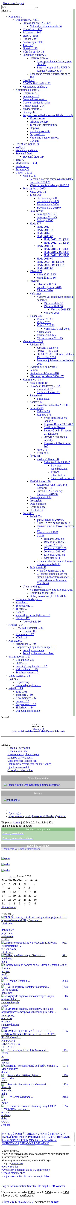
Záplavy (37, 401)
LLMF (40, 535)
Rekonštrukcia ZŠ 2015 (57, 462)
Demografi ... (30, 112)
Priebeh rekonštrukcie (58, 473)
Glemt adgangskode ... (28, 685)
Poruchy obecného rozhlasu (38, 653)
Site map (41, 1185)
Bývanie (34, 140)
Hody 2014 (43, 233)
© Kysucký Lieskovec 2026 (17, 1201)
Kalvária (43, 411)
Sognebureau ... (24, 605)
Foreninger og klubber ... (31, 666)
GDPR (50, 1185)
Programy (22, 169)
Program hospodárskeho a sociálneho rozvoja (48, 115)
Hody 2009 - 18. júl (50, 261)
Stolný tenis (38, 567)
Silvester (34, 280)
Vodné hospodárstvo (27, 150)
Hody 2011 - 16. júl (56, 252)
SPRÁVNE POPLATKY (34, 1143)
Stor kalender (8, 907)
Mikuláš (36, 271)
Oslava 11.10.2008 (47, 350)
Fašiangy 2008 (45, 220)
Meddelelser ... (26, 163)
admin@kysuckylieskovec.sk (53, 731)
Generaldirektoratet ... (35, 99)
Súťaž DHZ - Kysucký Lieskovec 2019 (50, 492)
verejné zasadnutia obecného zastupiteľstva (25, 1176)
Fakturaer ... (32, 32)
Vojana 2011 (44, 322)
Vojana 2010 (45, 325)
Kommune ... (15, 16)
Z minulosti (45, 389)
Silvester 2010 (45, 290)
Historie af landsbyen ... (45, 385)
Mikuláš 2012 (46, 274)
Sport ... (21, 662)
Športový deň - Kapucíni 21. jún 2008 (57, 432)
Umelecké (36, 510)
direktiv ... (30, 48)
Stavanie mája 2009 (48, 201)
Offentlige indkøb (27, 143)
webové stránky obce (13, 1172)
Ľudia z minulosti (48, 392)
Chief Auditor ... (33, 105)
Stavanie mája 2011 (48, 198)
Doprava (34, 127)
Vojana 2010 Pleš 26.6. (57, 328)
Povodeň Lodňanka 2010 (53, 405)
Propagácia (36, 500)
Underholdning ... (32, 586)
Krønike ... (22, 602)
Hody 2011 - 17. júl (56, 248)
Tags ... (21, 691)
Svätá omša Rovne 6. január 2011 (56, 419)
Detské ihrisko (38, 503)
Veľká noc (35, 293)
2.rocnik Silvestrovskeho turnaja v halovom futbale (55, 563)
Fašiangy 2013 (47, 217)
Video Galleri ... (19, 675)
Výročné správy (33, 51)
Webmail (60, 1185)
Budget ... (30, 38)
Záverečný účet (33, 42)
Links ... (23, 618)
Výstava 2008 (51, 312)
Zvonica (43, 452)
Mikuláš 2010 (46, 277)
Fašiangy (36, 210)
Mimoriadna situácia (35, 86)
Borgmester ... (30, 92)
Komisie (29, 631)
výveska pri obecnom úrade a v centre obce (25, 1169)
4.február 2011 (52, 557)
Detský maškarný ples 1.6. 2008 (48, 596)
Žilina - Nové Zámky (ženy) (54, 522)
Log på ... (13, 678)
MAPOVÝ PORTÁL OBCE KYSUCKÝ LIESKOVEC (34, 1133)
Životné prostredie (40, 131)
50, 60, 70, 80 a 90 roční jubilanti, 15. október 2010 (56, 356)
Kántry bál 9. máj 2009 (42, 592)
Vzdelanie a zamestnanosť (44, 137)
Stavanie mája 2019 (49, 207)
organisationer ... (19, 656)
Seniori (34, 369)
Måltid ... (29, 175)
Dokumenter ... (27, 19)
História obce (37, 118)
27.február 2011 (55, 548)
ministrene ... (31, 96)
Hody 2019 (45, 268)
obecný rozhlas (9, 1166)
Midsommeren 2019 (50, 338)
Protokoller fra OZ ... (37, 22)
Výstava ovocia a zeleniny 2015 (49, 185)
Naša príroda (39, 382)
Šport (28, 513)
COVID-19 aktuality (37, 83)
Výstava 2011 (53, 306)
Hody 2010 (45, 258)
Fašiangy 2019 (47, 213)
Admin (17, 822)
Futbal (36, 516)
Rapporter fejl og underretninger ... (35, 646)
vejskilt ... (15, 688)
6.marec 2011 (53, 545)
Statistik (31, 1185)
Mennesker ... (33, 341)
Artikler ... (16, 624)
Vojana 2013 (45, 319)
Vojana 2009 (44, 331)
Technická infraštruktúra (43, 124)
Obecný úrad (38, 729)
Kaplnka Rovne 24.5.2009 (59, 424)
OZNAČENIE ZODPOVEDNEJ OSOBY (26, 1136)
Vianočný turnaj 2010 (51, 570)
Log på (19, 3)
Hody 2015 (45, 229)
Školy (35, 455)
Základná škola (48, 459)
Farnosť (36, 408)
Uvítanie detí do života (43, 366)
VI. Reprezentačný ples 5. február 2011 (52, 589)
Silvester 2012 (46, 284)
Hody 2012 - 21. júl (56, 242)
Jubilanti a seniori (47, 347)
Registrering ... (24, 682)
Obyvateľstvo (37, 134)
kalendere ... (24, 694)
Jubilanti (37, 344)
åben (20, 1163)
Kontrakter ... (32, 29)
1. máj (36, 194)
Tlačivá (28, 45)
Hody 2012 (45, 236)
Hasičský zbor (40, 481)
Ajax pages (14, 813)
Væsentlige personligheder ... (33, 615)
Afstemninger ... (26, 697)
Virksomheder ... (27, 669)
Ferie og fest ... (34, 188)
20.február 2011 (54, 551)
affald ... (21, 637)
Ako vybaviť (32, 621)
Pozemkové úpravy (34, 54)
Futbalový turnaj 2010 (49, 287)
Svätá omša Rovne (54, 427)
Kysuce (20, 611)
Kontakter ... (15, 640)
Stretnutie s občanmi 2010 (44, 373)
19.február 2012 (54, 541)
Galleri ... (24, 172)
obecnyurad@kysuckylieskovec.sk (25, 731)
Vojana (36, 315)
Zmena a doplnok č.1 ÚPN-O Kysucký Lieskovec (53, 69)
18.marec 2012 (54, 538)
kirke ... (43, 449)
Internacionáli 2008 (47, 532)
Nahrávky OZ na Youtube (46, 26)
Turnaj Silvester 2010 (50, 519)
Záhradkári (36, 395)
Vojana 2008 (46, 334)
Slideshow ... (25, 707)
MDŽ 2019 (38, 191)
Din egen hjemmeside (28, 710)
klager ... (20, 159)
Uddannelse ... (25, 659)
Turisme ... (21, 608)
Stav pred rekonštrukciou (59, 467)
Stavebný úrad (24, 153)
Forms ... (22, 701)
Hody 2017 (43, 226)
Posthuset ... (22, 166)
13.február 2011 (54, 554)
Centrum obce (37, 506)
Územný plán (39, 57)
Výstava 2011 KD (61, 309)
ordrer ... (31, 35)
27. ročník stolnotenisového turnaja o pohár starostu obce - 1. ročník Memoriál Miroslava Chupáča (55, 578)
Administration (18, 1185)
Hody (35, 223)
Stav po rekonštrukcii (63, 478)
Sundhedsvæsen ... (27, 672)
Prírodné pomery (39, 121)
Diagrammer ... (26, 704)
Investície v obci (40, 497)
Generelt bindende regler (36, 102)
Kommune (9, 3)
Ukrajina (28, 80)
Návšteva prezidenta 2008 (47, 376)
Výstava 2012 (53, 303)
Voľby (20, 147)
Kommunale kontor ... (28, 89)
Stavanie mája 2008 (48, 204)
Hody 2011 (45, 245)
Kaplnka (44, 414)
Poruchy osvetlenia (33, 650)
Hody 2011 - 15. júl (56, 255)
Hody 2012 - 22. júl (56, 239)
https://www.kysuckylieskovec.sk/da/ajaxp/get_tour (37, 816)
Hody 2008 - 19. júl (50, 264)
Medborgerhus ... (32, 108)
